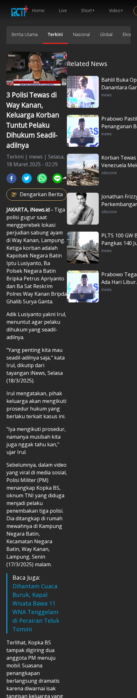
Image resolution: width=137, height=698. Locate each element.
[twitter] (27, 178)
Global (106, 34)
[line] (57, 178)
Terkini (55, 34)
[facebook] (11, 178)
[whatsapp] (42, 178)
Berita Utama (24, 34)
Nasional (81, 34)
